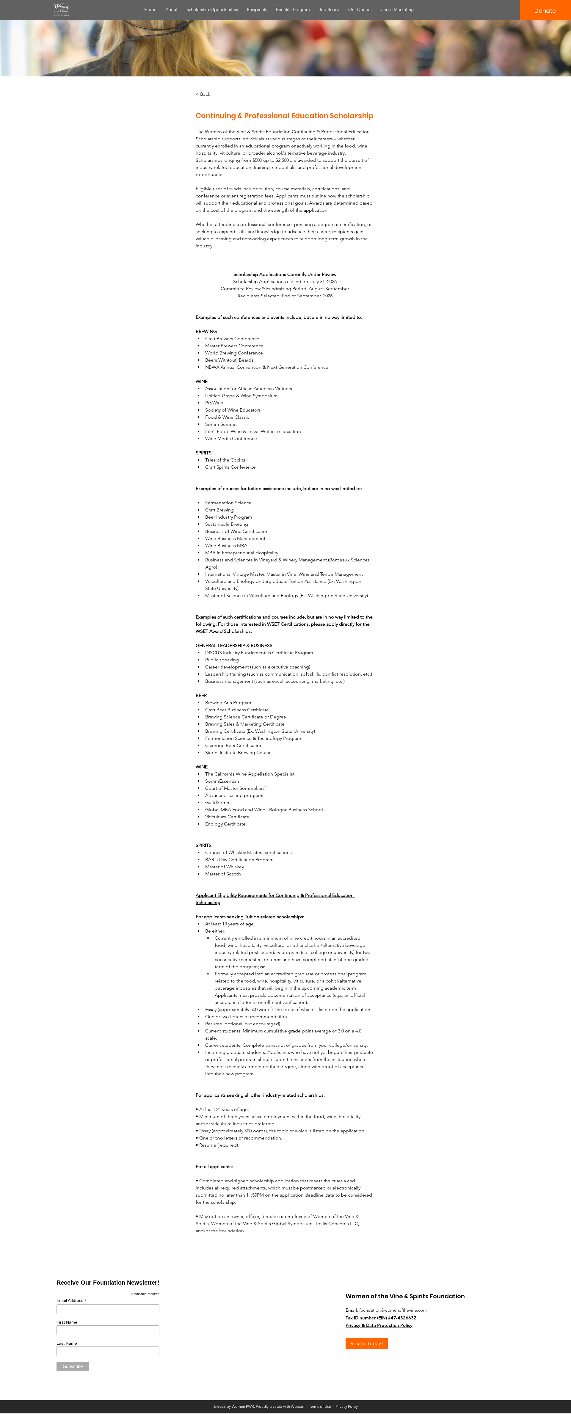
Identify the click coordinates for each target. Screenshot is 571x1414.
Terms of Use (320, 1406)
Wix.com (298, 1406)
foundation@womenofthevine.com (393, 1310)
